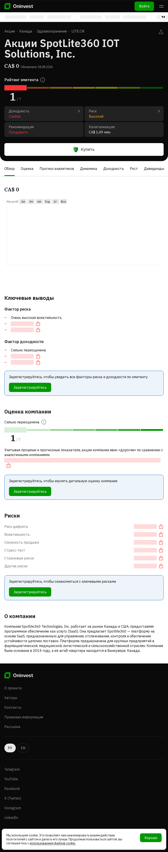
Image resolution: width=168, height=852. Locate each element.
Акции (9, 31)
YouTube (11, 779)
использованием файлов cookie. (53, 843)
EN (23, 748)
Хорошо (150, 838)
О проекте (13, 688)
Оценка (27, 168)
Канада (25, 31)
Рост (134, 168)
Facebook (12, 788)
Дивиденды (154, 168)
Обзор (9, 168)
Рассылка (12, 726)
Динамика (88, 168)
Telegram (12, 769)
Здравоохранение (52, 31)
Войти (144, 6)
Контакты (12, 707)
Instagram (12, 808)
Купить (87, 149)
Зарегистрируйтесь (30, 387)
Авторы (10, 698)
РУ (10, 748)
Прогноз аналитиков (57, 168)
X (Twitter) (12, 798)
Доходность (113, 168)
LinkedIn (11, 817)
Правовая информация (23, 717)
